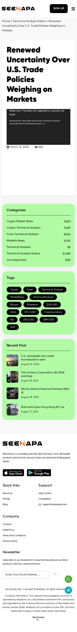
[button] (38, 618)
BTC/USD (30, 312)
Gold (13, 312)
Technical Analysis (19, 247)
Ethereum (32, 304)
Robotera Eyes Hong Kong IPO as (42, 407)
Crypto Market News (20, 221)
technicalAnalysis (43, 297)
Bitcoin (14, 304)
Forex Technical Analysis (22, 234)
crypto (14, 289)
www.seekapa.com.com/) (57, 596)
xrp (12, 319)
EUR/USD (52, 304)
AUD (12, 327)
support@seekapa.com (55, 504)
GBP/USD (48, 319)
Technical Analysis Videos (29, 21)
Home (6, 21)
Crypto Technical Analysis (23, 227)
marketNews (17, 297)
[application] (38, 127)
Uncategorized (16, 260)
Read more (38, 617)
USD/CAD (28, 319)
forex (30, 289)
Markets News (16, 240)
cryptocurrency (53, 312)
